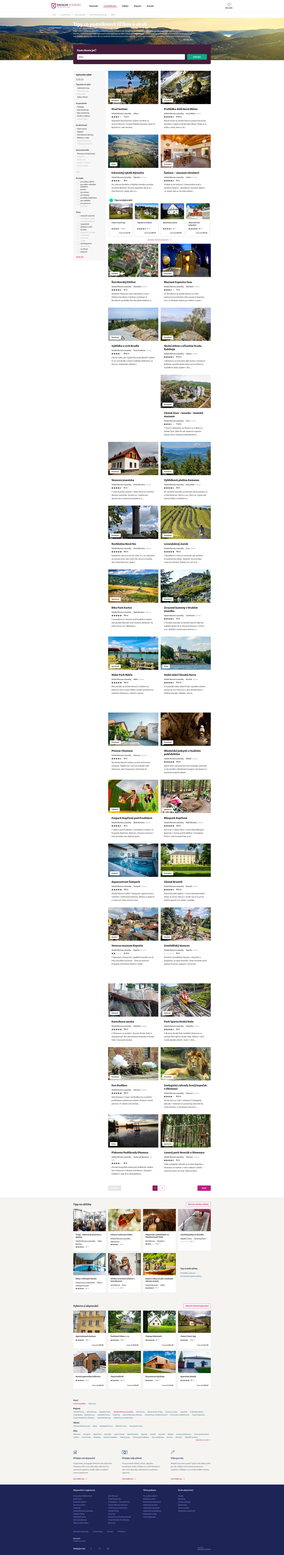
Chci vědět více (79, 1479)
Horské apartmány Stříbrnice (88, 1376)
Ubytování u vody (150, 1514)
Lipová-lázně (119, 1434)
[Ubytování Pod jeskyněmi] (198, 211)
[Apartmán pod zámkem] (89, 1322)
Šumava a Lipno (171, 1412)
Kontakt (150, 6)
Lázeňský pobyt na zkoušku (192, 1235)
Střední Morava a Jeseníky (98, 15)
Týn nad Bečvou (158, 1437)
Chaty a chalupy (184, 1502)
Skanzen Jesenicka (122, 480)
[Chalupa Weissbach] (159, 1322)
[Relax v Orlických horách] (89, 1264)
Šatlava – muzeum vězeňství (181, 172)
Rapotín (144, 1434)
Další (204, 1188)
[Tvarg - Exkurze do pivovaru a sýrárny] (89, 1220)
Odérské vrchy (121, 1426)
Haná (95, 1426)
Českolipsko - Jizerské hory (84, 1415)
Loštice (76, 1437)
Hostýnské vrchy (135, 1426)
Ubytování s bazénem (151, 1508)
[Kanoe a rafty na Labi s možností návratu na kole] (159, 1264)
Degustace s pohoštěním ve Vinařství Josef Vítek (157, 1236)
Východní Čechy (103, 1415)
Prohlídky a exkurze (188, 1273)
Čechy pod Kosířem (201, 1434)
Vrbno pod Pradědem (141, 1437)
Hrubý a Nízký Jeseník (81, 1426)
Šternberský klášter (123, 282)
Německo (92, 1404)
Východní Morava (104, 1418)
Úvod (54, 15)
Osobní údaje (98, 1532)
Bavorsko (111, 1523)
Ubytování (93, 6)
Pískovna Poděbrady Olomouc (129, 1152)
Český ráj (116, 1415)
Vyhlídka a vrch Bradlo (125, 345)
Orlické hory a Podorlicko (123, 1418)
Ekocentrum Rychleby (154, 1376)
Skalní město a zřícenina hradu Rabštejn (182, 347)
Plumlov (179, 1437)
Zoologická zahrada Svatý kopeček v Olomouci (185, 1087)
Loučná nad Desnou (183, 1434)
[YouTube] (108, 1548)
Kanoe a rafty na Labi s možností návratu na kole (159, 1280)
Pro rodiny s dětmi (150, 1496)
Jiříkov (113, 15)
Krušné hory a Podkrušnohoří (156, 1415)
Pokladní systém (79, 1541)
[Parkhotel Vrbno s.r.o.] (124, 1322)
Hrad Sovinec (119, 109)
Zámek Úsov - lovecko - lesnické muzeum (183, 414)
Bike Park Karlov (121, 607)
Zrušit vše (79, 79)
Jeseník (153, 1434)
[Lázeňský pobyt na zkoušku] (194, 1220)
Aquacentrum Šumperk (125, 881)
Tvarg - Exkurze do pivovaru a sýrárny (88, 1236)
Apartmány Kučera (170, 223)
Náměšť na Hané (191, 1437)
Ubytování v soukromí (186, 1511)
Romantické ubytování (152, 1502)
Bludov (170, 1434)
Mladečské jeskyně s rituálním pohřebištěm (182, 752)
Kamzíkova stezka (122, 1021)
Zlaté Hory (97, 1434)
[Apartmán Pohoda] (194, 1362)
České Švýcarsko (198, 1415)
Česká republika (80, 15)
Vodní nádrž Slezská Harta (180, 674)
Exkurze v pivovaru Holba (121, 1235)
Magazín (137, 6)
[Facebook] (91, 1548)
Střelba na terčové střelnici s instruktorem (122, 1280)
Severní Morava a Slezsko (132, 1415)
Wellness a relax (149, 1499)
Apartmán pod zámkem (86, 1336)
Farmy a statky (183, 1508)
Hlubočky (97, 1437)
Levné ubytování (149, 1517)
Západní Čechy (105, 1412)
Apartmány (182, 1505)
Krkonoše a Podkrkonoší (179, 1415)
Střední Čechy (78, 1412)
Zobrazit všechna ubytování (158, 240)
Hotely (180, 1496)
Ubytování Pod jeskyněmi (194, 224)
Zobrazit (197, 57)
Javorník (162, 1434)
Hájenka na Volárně (144, 223)
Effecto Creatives (204, 1548)
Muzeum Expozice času (178, 282)
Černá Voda (86, 1437)
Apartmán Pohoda (188, 1376)
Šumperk (86, 1434)
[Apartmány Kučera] (172, 211)
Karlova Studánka (110, 1437)
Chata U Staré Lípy (118, 223)
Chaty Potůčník (117, 1376)
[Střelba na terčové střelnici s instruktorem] (124, 1264)
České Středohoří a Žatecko (83, 1418)
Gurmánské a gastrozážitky (191, 1276)
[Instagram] (99, 1548)
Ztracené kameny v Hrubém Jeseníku (181, 609)
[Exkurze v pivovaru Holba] (124, 1220)
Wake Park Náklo (121, 674)
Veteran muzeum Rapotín (127, 945)
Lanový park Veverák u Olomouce (184, 1152)
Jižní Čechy (140, 1412)
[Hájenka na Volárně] (146, 211)
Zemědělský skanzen (177, 945)
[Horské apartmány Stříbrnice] (89, 1362)
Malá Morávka (132, 1434)
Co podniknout (110, 6)
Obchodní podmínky (81, 1532)
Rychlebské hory (106, 1426)
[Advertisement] (89, 299)
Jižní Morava (91, 1412)
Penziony (181, 1499)
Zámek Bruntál (173, 881)
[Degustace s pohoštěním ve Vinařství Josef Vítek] (159, 1220)
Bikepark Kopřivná (175, 818)
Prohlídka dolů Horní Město (181, 109)
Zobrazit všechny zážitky (198, 1204)
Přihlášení (121, 1532)
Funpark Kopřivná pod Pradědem (131, 818)
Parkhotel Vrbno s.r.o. (119, 1336)
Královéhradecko (196, 1412)
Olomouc (76, 1434)
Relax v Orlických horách (86, 1279)
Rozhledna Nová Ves (123, 543)
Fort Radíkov (119, 1085)
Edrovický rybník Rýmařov (127, 172)
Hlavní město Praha (155, 1412)
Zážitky (125, 6)
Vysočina (183, 1412)
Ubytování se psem (150, 1505)
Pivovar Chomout (122, 750)
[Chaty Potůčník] (124, 1362)
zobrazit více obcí (202, 1440)
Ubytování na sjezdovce (152, 1511)
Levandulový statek (176, 543)
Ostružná (107, 1434)
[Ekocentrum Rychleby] (159, 1362)
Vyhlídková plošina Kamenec (181, 480)
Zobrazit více (187, 39)
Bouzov (170, 1437)
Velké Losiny (125, 1437)
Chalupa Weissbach (153, 1336)
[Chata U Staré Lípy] (121, 211)
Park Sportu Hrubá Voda (179, 1021)
